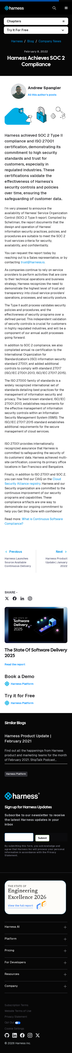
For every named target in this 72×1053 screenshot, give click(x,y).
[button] (54, 8)
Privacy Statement (16, 1016)
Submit (42, 838)
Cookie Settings (14, 1028)
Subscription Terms (16, 1005)
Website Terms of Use (18, 1011)
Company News (50, 41)
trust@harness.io (33, 262)
